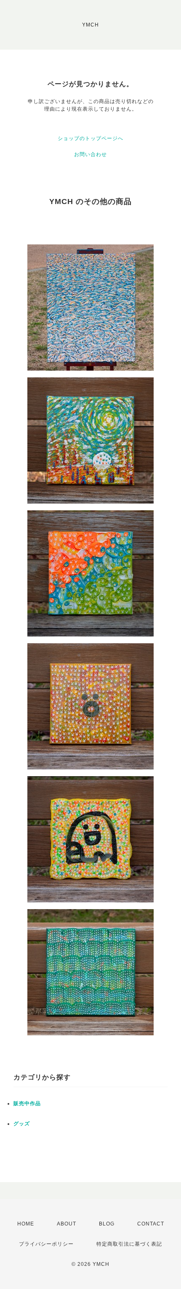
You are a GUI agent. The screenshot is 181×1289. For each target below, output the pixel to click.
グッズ (21, 1124)
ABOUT (66, 1224)
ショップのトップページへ (90, 138)
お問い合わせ (90, 154)
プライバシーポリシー (46, 1244)
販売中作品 (27, 1103)
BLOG (106, 1224)
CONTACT (150, 1224)
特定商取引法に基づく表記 (129, 1244)
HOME (25, 1224)
